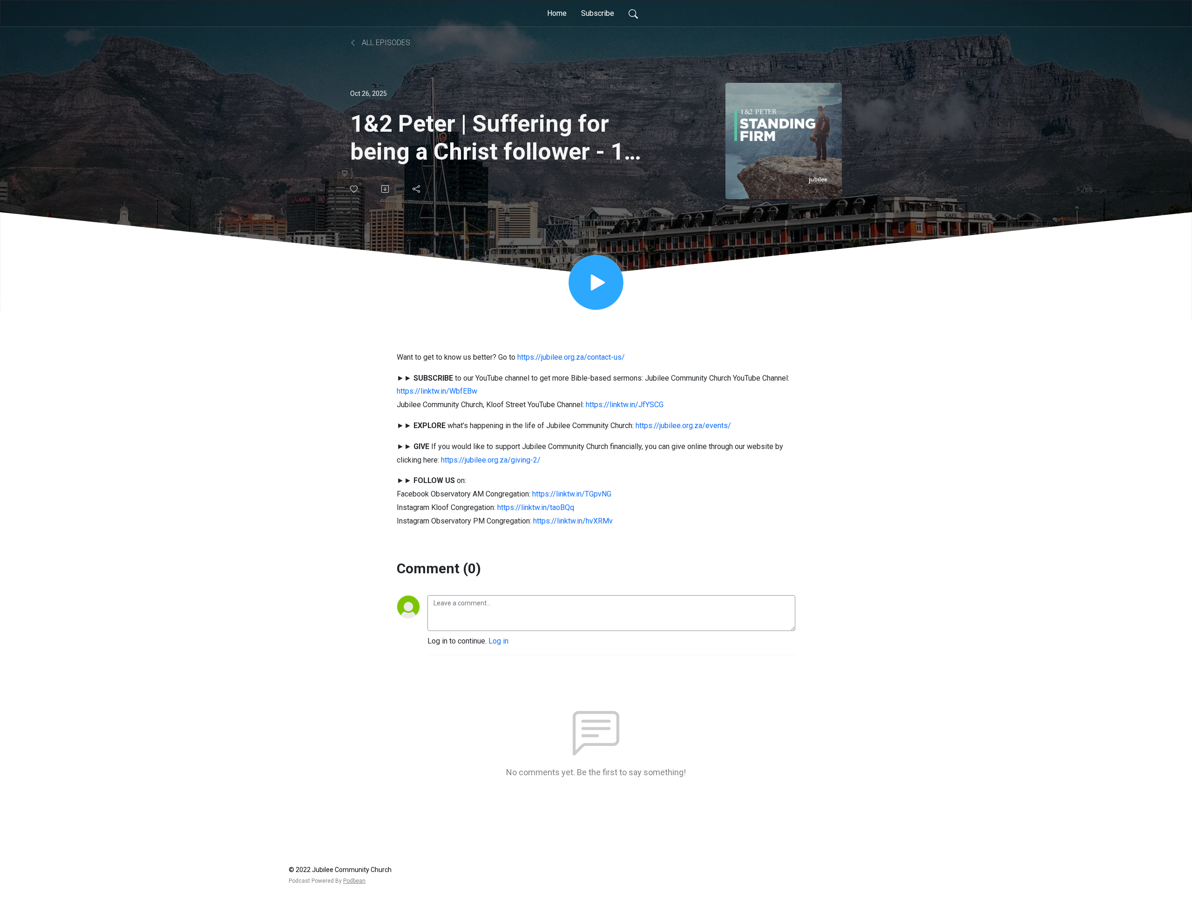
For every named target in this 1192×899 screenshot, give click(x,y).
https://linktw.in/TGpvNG (571, 494)
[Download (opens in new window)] (385, 189)
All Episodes (385, 42)
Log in (498, 641)
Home (557, 13)
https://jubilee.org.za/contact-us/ (571, 357)
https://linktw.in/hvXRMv (573, 521)
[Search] (633, 13)
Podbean (354, 881)
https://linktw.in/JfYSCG (625, 404)
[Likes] (354, 189)
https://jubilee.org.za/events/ (683, 425)
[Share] (417, 189)
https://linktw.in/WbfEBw (437, 391)
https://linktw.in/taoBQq (535, 507)
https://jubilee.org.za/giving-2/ (491, 460)
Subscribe (597, 13)
